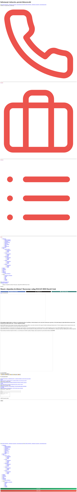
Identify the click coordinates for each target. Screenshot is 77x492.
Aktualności (9, 250)
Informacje (4, 238)
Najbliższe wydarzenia (8, 275)
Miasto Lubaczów (8, 239)
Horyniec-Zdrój (7, 242)
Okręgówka (7, 256)
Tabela (8, 255)
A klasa (6, 260)
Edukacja (4, 268)
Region (6, 279)
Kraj (5, 277)
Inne (5, 278)
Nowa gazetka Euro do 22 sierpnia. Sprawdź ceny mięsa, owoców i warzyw (11, 384)
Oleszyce (6, 243)
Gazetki (6, 280)
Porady (6, 276)
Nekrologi (4, 271)
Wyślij (2, 400)
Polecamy (4, 272)
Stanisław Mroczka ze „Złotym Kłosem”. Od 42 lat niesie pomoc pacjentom (11, 388)
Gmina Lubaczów (8, 240)
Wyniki (8, 254)
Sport (3, 248)
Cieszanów (6, 241)
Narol (5, 245)
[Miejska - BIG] (4, 282)
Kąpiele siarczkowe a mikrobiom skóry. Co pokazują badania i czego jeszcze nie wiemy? (13, 380)
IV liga (6, 252)
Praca (3, 270)
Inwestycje (4, 269)
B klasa (6, 264)
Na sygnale (4, 247)
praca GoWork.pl (7, 273)
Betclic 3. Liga (7, 249)
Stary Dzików (7, 244)
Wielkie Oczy (7, 246)
